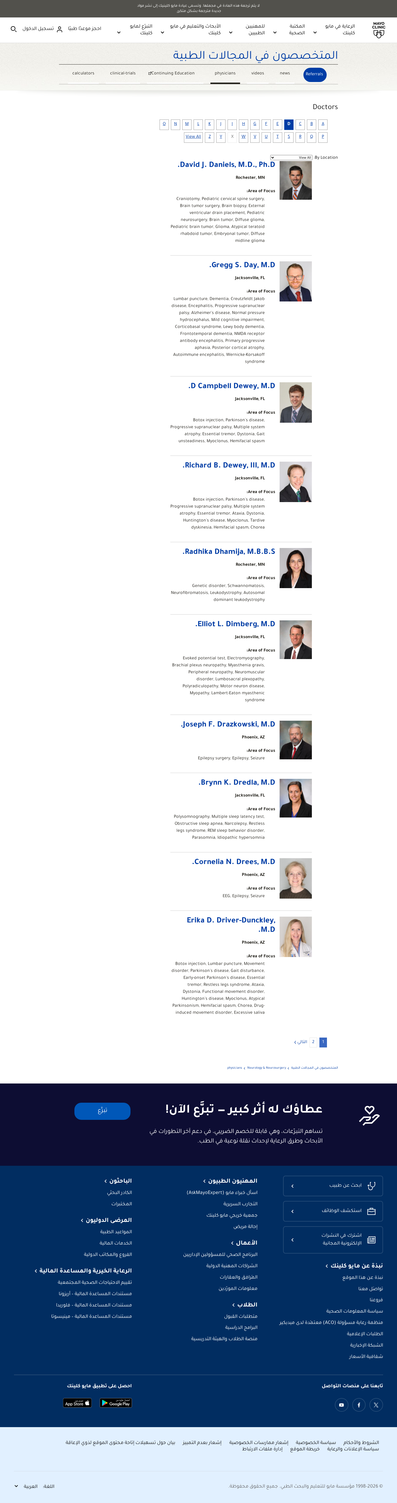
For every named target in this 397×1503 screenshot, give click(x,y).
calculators (83, 74)
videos (257, 74)
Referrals (314, 74)
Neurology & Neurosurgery (266, 1068)
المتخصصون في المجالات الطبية (255, 57)
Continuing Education (177, 75)
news (285, 74)
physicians (225, 74)
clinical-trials (123, 74)
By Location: (326, 158)
